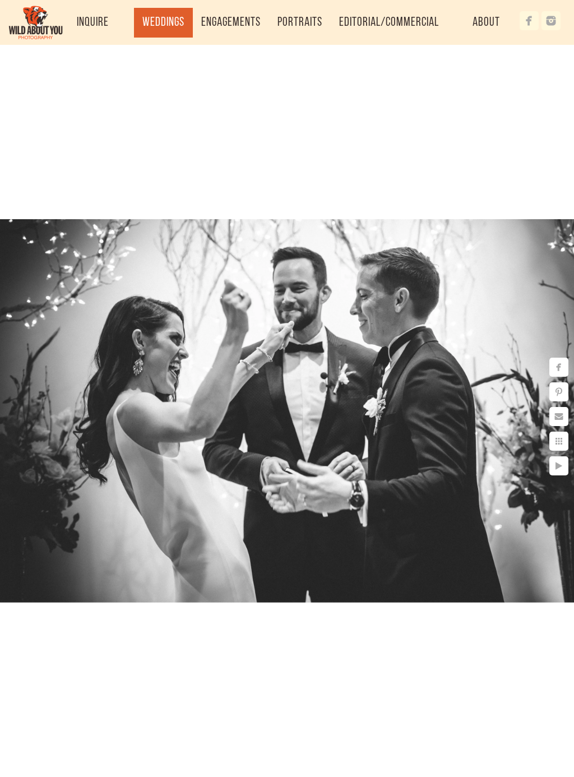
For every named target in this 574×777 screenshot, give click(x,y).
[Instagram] (551, 20)
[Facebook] (529, 20)
